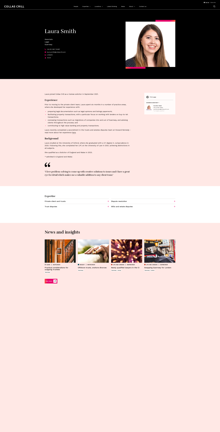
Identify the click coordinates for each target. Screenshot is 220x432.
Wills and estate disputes (122, 206)
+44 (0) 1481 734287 (53, 49)
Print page (153, 97)
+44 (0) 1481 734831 (158, 107)
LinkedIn (206, 2)
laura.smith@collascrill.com (56, 52)
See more (49, 281)
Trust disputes (51, 206)
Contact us (142, 6)
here (74, 132)
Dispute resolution (119, 201)
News (123, 6)
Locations (98, 6)
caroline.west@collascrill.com (161, 109)
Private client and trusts (55, 201)
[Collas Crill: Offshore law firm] (14, 6)
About (131, 6)
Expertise (85, 6)
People (76, 6)
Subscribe (213, 2)
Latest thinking (112, 6)
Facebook (204, 2)
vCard (49, 58)
